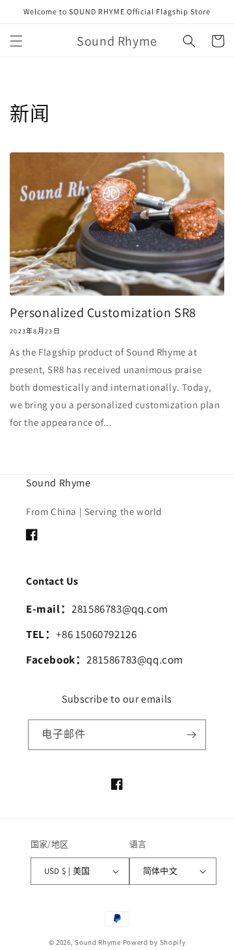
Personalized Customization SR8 (103, 312)
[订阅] (191, 734)
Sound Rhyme (98, 942)
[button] (16, 41)
